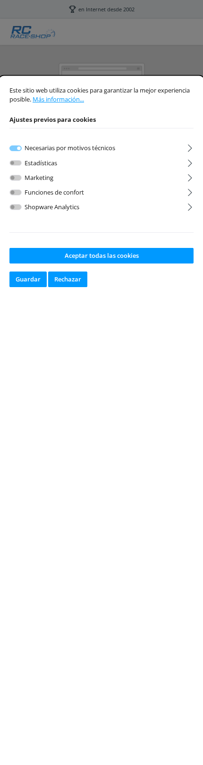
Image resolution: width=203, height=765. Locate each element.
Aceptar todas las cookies (102, 255)
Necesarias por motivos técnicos (70, 148)
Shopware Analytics (52, 207)
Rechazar (67, 279)
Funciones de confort (54, 192)
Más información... (58, 99)
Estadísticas (41, 163)
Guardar (28, 279)
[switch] (15, 163)
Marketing (39, 177)
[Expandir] (190, 147)
